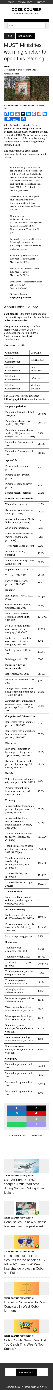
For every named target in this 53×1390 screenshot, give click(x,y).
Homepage (40, 2)
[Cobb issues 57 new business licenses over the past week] (26, 1213)
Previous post (19, 1135)
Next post (37, 1135)
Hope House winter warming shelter (21, 69)
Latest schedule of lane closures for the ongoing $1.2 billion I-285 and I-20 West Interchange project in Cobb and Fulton (25, 1264)
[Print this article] (36, 1119)
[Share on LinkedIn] (16, 1113)
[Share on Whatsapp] (16, 1124)
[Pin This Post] (36, 1113)
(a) (21, 513)
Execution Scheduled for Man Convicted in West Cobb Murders (25, 1306)
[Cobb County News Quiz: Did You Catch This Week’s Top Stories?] (26, 1331)
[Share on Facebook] (16, 1108)
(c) (15, 840)
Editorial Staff (25, 2)
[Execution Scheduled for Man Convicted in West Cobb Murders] (26, 1293)
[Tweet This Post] (36, 1108)
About (11, 2)
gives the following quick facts (21, 397)
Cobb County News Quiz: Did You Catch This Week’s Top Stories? (25, 1344)
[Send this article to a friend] (16, 1119)
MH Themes (42, 1387)
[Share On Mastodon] (36, 1124)
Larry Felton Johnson (24, 105)
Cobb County (11, 313)
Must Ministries (11, 73)
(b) (14, 554)
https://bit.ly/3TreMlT (20, 297)
